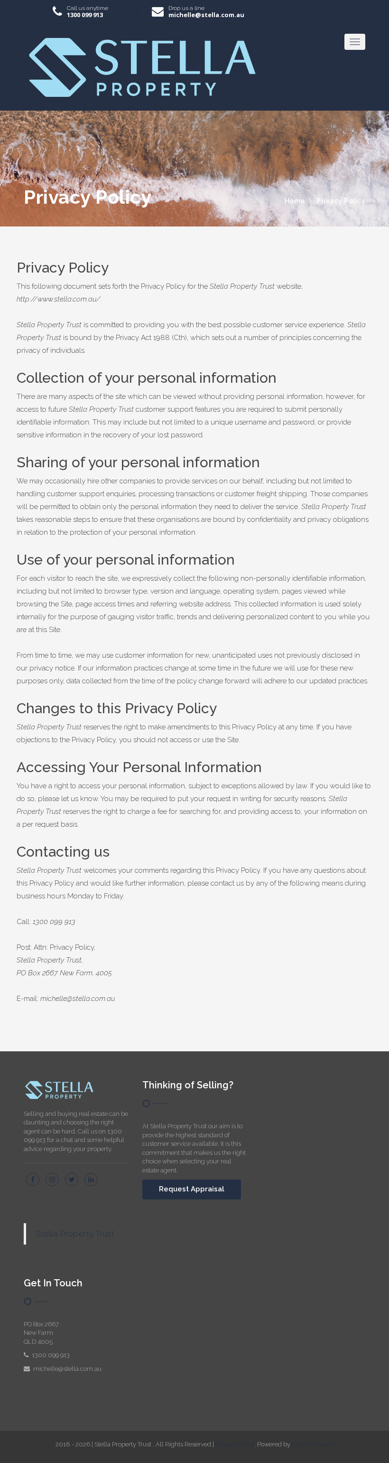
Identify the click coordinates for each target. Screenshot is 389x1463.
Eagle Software (313, 1444)
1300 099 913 (85, 14)
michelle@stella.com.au (206, 14)
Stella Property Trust (75, 1233)
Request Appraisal (191, 1189)
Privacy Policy (340, 201)
